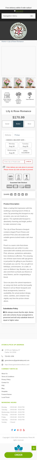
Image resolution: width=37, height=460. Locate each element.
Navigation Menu (10, 16)
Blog (3, 388)
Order (18, 455)
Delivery (8, 135)
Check (28, 161)
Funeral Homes (7, 394)
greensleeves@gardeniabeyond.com (17, 360)
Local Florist (5, 397)
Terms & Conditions (8, 376)
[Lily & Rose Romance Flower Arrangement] (7, 82)
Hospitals (5, 391)
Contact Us (5, 382)
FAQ (3, 385)
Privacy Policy (6, 379)
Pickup (17, 135)
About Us (5, 373)
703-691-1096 (9, 356)
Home (4, 41)
